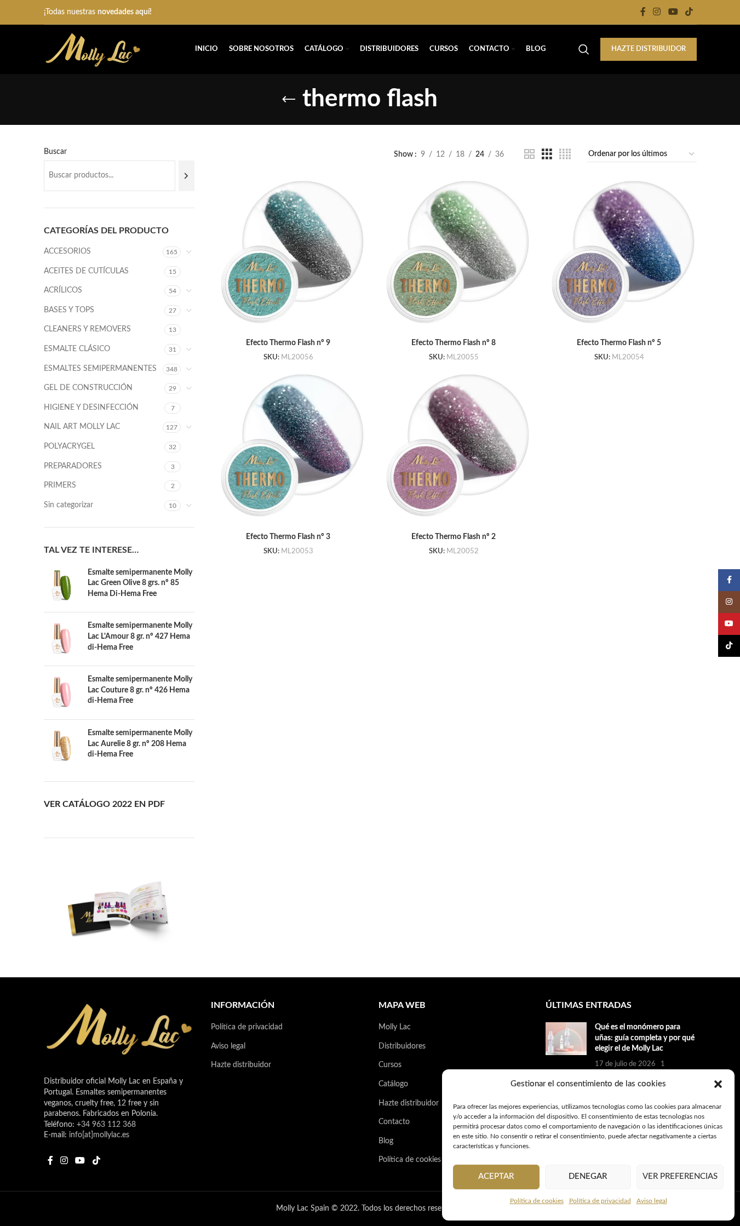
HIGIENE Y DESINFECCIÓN (91, 407)
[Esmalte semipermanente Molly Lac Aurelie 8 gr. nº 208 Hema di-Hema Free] (61, 746)
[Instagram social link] (657, 11)
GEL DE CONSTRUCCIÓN (88, 388)
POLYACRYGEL (69, 446)
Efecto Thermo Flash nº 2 (453, 537)
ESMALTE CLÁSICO (77, 349)
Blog (385, 1141)
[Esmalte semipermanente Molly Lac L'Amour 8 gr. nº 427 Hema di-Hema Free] (61, 639)
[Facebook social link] (643, 11)
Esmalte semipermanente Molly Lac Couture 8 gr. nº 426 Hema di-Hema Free (140, 689)
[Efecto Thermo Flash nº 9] (288, 256)
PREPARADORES (73, 466)
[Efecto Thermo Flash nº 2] (453, 449)
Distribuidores (402, 1046)
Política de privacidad (600, 1201)
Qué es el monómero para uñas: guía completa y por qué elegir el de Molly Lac (645, 1037)
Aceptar (496, 1176)
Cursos (389, 1065)
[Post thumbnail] (566, 1051)
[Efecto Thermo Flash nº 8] (453, 256)
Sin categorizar (68, 505)
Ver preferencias (680, 1176)
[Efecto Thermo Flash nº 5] (619, 256)
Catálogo (393, 1084)
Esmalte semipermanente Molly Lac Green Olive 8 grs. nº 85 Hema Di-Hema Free (140, 583)
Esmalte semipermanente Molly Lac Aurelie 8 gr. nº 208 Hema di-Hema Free (140, 743)
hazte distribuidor (648, 49)
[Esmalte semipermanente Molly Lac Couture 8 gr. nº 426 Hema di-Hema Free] (61, 692)
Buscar (55, 152)
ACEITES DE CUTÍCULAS (86, 271)
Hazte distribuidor (241, 1065)
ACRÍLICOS (63, 290)
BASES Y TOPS (69, 310)
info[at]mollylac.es (99, 1135)
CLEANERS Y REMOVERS (87, 329)
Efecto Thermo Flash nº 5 (619, 343)
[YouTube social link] (672, 11)
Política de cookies (537, 1201)
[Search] (584, 49)
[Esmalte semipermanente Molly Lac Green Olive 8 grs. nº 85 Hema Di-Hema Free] (61, 586)
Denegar (588, 1176)
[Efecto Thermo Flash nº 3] (288, 449)
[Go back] (288, 100)
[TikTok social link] (688, 11)
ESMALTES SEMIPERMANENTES (100, 369)
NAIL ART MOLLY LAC (82, 427)
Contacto (394, 1122)
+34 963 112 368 (106, 1124)
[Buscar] (186, 176)
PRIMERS (60, 485)
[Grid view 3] (547, 154)
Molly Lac (394, 1027)
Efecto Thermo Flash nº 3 (288, 537)
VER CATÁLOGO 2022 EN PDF (104, 804)
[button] (718, 1084)
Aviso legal (651, 1201)
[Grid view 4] (565, 154)
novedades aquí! (124, 12)
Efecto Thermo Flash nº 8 (453, 343)
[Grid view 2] (529, 154)
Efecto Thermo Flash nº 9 (288, 343)
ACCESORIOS (67, 251)
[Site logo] (93, 49)
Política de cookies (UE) (417, 1160)
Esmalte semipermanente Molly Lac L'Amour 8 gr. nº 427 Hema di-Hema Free (140, 636)
